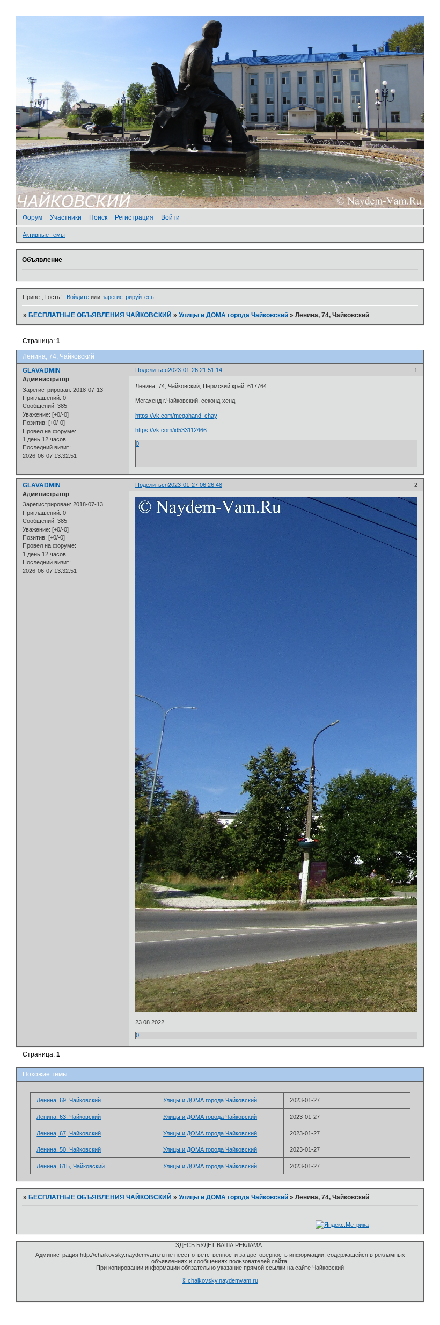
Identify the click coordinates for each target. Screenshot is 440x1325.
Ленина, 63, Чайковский (68, 1116)
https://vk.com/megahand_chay (176, 415)
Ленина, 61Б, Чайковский (70, 1166)
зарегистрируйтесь (128, 297)
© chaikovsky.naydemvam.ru (220, 1280)
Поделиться (151, 370)
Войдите (78, 297)
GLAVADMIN (42, 370)
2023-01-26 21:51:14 (195, 370)
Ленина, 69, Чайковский (68, 1100)
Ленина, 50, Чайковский (68, 1149)
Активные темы (44, 234)
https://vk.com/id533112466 (171, 430)
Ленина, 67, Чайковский (68, 1133)
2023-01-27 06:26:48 (195, 485)
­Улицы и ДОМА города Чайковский (233, 315)
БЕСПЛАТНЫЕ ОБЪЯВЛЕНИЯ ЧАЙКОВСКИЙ (100, 315)
